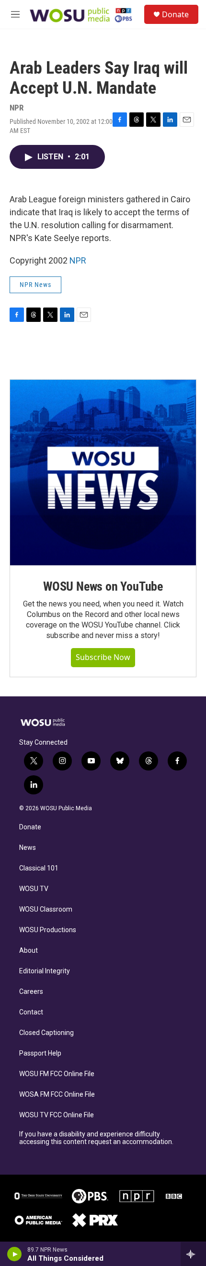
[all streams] (193, 1254)
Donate (175, 14)
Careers (31, 991)
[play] (15, 1254)
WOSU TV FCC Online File (56, 1115)
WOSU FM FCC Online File (56, 1074)
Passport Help (40, 1053)
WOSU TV (33, 888)
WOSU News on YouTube (103, 586)
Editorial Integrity (44, 971)
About (28, 950)
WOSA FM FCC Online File (57, 1094)
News (27, 847)
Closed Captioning (46, 1032)
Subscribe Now (103, 657)
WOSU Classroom (45, 909)
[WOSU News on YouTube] (103, 472)
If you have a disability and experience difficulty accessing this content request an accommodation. (96, 1138)
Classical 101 (38, 868)
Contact (31, 1012)
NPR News (35, 284)
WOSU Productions (47, 930)
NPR (77, 260)
